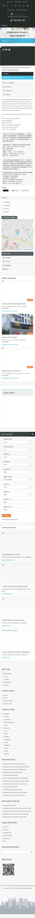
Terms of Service (7, 835)
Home (3, 40)
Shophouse (8, 739)
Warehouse (8, 745)
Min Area (8, 499)
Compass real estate (26, 888)
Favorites (11, 10)
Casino (6, 748)
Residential (6, 713)
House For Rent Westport (9, 337)
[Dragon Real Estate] (17, 14)
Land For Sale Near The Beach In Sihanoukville (16, 652)
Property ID (7, 469)
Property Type (8, 439)
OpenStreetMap (24, 249)
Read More (28, 557)
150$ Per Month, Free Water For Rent (13, 620)
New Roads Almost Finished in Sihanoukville (14, 769)
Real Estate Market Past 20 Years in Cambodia (15, 792)
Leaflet (17, 249)
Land (6, 725)
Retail (6, 751)
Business (7, 754)
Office (6, 733)
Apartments (8, 719)
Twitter (7, 261)
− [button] (4, 224)
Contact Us (6, 827)
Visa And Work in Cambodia (10, 775)
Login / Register (22, 10)
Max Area (8, 507)
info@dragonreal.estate (21, 2)
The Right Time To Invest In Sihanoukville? (14, 795)
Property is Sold (7, 703)
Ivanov (3, 885)
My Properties (6, 682)
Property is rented (8, 701)
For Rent (10, 40)
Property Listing (7, 832)
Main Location (8, 476)
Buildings (7, 736)
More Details (5, 308)
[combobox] (17, 442)
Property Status (8, 446)
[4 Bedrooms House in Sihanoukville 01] (17, 232)
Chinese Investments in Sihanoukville (12, 772)
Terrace (6, 212)
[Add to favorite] (6, 50)
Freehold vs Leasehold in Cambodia (12, 789)
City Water (7, 205)
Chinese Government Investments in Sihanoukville (16, 766)
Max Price (6, 491)
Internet (6, 208)
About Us (5, 829)
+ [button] (4, 221)
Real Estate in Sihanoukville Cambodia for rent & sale (17, 808)
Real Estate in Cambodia (9, 805)
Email (6, 269)
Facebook (8, 257)
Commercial (6, 728)
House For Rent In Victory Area (11, 371)
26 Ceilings (7, 202)
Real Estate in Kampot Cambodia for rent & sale (15, 814)
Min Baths (7, 461)
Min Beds (6, 454)
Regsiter (7, 679)
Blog (4, 841)
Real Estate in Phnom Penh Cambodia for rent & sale (17, 811)
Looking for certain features (10, 519)
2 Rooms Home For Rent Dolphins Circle (14, 304)
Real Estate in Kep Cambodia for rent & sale (14, 817)
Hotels (6, 742)
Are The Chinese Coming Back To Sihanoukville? (15, 778)
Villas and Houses (9, 722)
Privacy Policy (6, 838)
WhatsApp (8, 265)
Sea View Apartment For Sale (11, 554)
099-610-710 (19, 20)
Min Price (6, 484)
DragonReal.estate (18, 885)
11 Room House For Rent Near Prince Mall (14, 586)
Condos (7, 716)
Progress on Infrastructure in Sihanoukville (14, 764)
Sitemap (26, 885)
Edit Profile (6, 685)
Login (6, 676)
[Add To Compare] (3, 49)
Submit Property (7, 673)
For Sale (5, 698)
